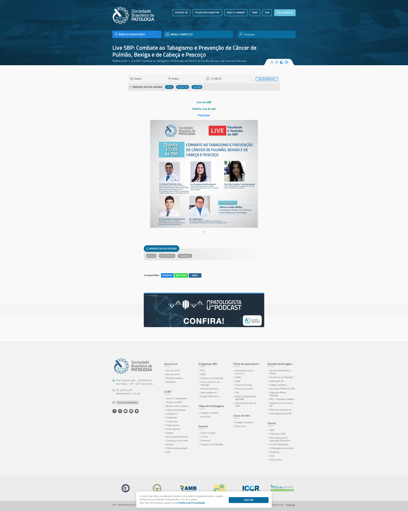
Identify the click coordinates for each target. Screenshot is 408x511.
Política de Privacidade (191, 503)
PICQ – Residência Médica (282, 399)
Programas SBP (208, 364)
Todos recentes (207, 432)
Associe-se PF (173, 370)
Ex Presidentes (173, 429)
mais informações (266, 79)
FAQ (267, 12)
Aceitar (248, 500)
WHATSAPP (181, 275)
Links (272, 455)
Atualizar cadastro (207, 12)
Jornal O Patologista (279, 444)
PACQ (203, 374)
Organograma (172, 425)
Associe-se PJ (172, 374)
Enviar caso (240, 426)
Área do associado (132, 34)
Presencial (205, 440)
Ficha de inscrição (243, 384)
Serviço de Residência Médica (280, 372)
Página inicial (119, 60)
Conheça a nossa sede (177, 440)
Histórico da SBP (174, 402)
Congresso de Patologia (211, 378)
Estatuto (170, 432)
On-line (204, 436)
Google (169, 87)
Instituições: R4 (277, 381)
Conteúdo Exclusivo (209, 388)
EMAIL (195, 275)
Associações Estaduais (177, 436)
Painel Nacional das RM (281, 413)
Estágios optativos (278, 384)
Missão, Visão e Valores (177, 406)
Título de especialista (246, 364)
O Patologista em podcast (282, 448)
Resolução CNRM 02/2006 (282, 388)
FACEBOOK (167, 275)
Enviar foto (205, 416)
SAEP (255, 12)
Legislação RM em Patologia (278, 394)
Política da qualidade (176, 409)
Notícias (170, 444)
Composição (172, 421)
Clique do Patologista (211, 406)
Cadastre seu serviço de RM (281, 404)
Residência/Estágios (280, 364)
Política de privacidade (176, 448)
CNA (237, 392)
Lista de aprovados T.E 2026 (245, 404)
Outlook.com (182, 87)
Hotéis (238, 377)
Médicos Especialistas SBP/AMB (245, 398)
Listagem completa (209, 412)
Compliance (171, 413)
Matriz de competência (280, 409)
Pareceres (274, 452)
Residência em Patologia (281, 377)
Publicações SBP (277, 433)
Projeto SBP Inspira (209, 396)
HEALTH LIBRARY (236, 12)
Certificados (171, 417)
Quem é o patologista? (176, 398)
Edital (237, 381)
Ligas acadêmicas (208, 392)
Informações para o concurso (244, 372)
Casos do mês (241, 416)
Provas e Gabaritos (244, 388)
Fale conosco (285, 12)
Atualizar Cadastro (174, 378)
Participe (204, 115)
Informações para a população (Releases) (280, 439)
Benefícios (171, 382)
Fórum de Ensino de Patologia (210, 383)
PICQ (202, 370)
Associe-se (181, 12)
